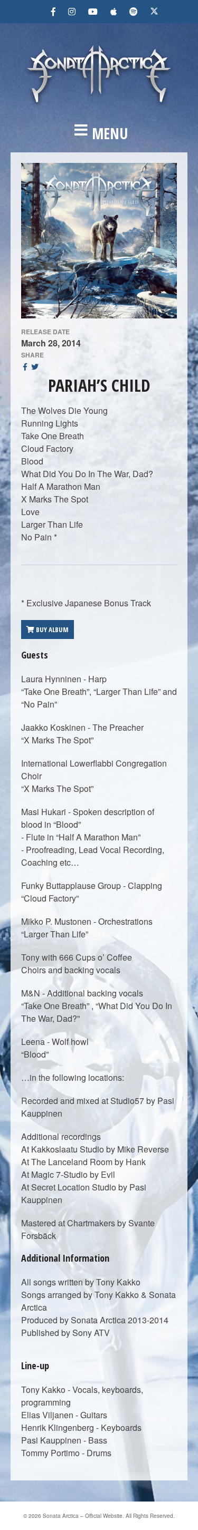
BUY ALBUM (51, 629)
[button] (99, 133)
